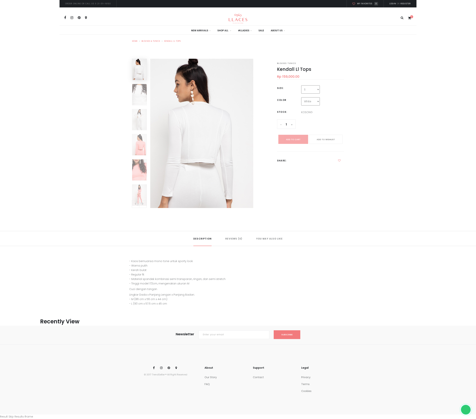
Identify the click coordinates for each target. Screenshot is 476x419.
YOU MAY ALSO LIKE (269, 238)
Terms (305, 384)
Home (135, 41)
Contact (258, 377)
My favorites (367, 3)
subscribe (287, 334)
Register (405, 3)
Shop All (223, 30)
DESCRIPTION (202, 238)
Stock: (282, 112)
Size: (280, 88)
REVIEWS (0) (233, 238)
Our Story (211, 377)
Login (392, 3)
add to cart (293, 139)
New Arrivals (199, 30)
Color (281, 100)
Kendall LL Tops (172, 41)
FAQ (207, 384)
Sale (261, 30)
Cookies (306, 391)
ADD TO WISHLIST (326, 139)
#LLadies (243, 30)
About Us (277, 30)
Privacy (306, 377)
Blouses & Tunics (150, 41)
